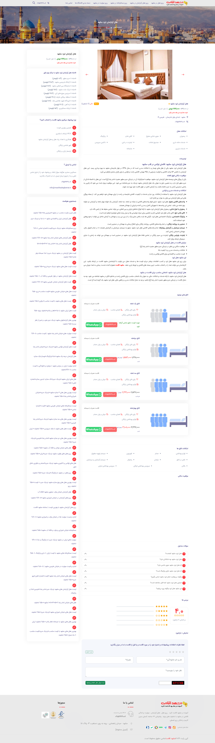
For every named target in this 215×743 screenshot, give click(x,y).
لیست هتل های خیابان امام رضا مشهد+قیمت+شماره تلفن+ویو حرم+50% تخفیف (54, 578)
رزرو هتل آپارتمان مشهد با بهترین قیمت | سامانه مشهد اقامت (54, 507)
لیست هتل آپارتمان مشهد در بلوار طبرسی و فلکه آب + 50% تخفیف (52, 276)
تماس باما (68, 3)
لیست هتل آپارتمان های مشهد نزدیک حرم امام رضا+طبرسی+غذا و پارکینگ (52, 591)
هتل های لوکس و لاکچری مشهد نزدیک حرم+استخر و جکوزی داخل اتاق (53, 465)
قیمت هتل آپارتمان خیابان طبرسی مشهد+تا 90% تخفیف (51, 282)
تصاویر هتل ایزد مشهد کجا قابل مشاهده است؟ (166, 583)
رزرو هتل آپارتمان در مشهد (139, 3)
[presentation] (183, 74)
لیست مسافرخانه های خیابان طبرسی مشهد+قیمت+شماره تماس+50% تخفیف (56, 408)
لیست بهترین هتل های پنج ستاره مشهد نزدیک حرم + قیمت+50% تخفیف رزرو (53, 484)
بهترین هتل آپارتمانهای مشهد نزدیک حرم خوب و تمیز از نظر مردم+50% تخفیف (55, 322)
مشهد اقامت (119, 265)
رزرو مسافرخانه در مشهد (118, 3)
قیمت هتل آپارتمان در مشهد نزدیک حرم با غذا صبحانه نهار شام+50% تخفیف (55, 255)
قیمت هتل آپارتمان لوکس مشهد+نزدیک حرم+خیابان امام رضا (54, 347)
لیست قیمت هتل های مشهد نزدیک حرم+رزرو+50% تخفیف (55, 266)
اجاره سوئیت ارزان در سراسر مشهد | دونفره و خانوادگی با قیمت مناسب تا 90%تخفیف (54, 368)
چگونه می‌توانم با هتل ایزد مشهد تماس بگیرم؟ (166, 577)
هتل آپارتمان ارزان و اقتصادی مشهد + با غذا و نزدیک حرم (51, 218)
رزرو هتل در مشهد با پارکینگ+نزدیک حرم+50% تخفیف (52, 473)
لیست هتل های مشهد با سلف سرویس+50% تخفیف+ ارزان (50, 428)
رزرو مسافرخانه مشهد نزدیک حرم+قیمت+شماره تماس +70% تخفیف (54, 230)
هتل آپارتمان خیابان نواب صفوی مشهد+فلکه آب (54, 492)
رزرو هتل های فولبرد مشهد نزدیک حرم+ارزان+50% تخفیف (50, 453)
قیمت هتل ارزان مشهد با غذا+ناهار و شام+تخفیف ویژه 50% (55, 310)
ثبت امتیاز (89, 652)
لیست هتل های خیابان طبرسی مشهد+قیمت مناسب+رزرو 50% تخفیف (54, 293)
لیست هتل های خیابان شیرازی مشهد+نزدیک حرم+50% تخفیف (53, 612)
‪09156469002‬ (41, 3)
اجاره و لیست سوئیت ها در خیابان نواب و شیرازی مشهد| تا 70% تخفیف (53, 519)
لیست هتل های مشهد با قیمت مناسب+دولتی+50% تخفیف (50, 301)
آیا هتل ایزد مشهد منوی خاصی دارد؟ (169, 565)
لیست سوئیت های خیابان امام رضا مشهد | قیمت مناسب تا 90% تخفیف (53, 335)
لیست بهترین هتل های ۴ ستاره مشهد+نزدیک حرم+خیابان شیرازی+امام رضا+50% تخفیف (56, 394)
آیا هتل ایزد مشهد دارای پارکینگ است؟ (169, 571)
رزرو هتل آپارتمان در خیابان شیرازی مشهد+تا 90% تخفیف (51, 498)
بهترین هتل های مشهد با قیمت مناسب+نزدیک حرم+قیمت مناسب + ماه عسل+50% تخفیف (53, 633)
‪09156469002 (120, 716)
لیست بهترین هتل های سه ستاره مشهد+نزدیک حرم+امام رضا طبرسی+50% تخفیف (54, 421)
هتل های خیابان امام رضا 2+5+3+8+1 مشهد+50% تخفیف (55, 602)
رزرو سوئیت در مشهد (100, 3)
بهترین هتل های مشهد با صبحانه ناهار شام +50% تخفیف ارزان (54, 621)
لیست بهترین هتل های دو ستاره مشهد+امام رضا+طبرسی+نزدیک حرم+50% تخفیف (53, 440)
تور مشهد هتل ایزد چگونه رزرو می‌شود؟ (169, 588)
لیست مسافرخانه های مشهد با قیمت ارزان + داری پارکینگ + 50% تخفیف (53, 555)
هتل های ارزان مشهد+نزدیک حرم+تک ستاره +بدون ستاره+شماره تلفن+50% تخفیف (53, 381)
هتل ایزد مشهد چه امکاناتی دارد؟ (171, 559)
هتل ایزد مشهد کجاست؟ (173, 553)
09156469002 (66, 182)
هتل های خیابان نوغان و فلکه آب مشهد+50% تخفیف (52, 448)
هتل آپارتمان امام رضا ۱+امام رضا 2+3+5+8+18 (54, 243)
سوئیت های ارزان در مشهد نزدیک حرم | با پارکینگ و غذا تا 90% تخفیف (54, 542)
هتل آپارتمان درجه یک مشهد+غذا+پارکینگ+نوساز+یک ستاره (55, 356)
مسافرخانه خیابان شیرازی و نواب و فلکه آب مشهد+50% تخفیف (54, 530)
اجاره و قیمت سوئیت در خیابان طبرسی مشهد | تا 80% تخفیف (54, 566)
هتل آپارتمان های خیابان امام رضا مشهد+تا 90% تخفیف (51, 238)
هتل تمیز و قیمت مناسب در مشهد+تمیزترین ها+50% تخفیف (54, 213)
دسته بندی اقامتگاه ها (82, 3)
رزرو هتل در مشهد (157, 3)
